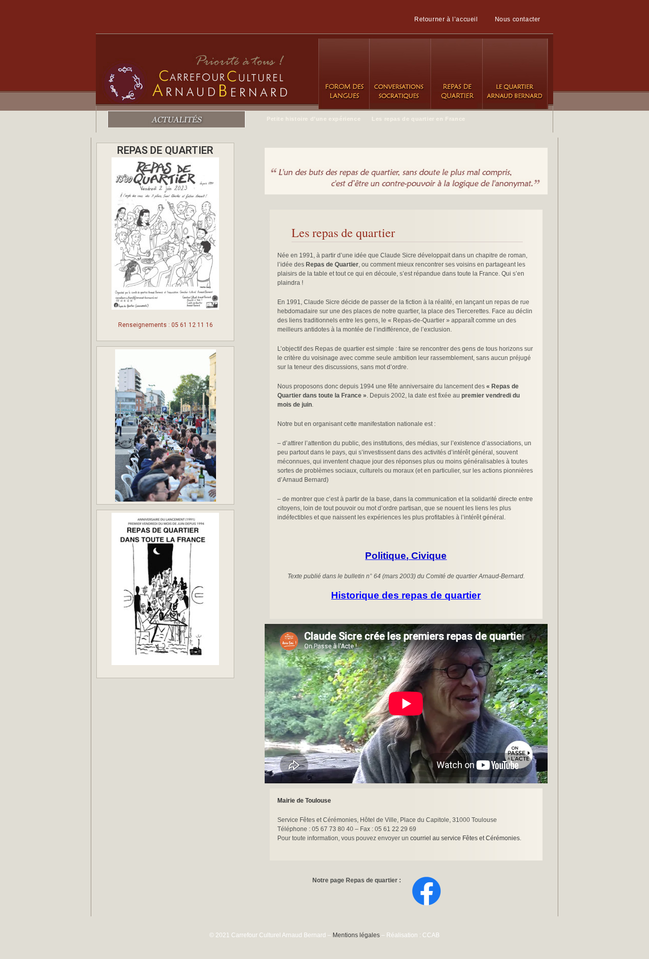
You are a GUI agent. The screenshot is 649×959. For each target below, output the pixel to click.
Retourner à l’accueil (446, 19)
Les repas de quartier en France (418, 119)
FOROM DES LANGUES (343, 74)
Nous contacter (517, 19)
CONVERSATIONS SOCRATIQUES (399, 74)
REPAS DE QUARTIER (456, 74)
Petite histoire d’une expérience (313, 119)
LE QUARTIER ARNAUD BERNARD (515, 74)
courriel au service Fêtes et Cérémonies (465, 838)
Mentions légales (356, 935)
